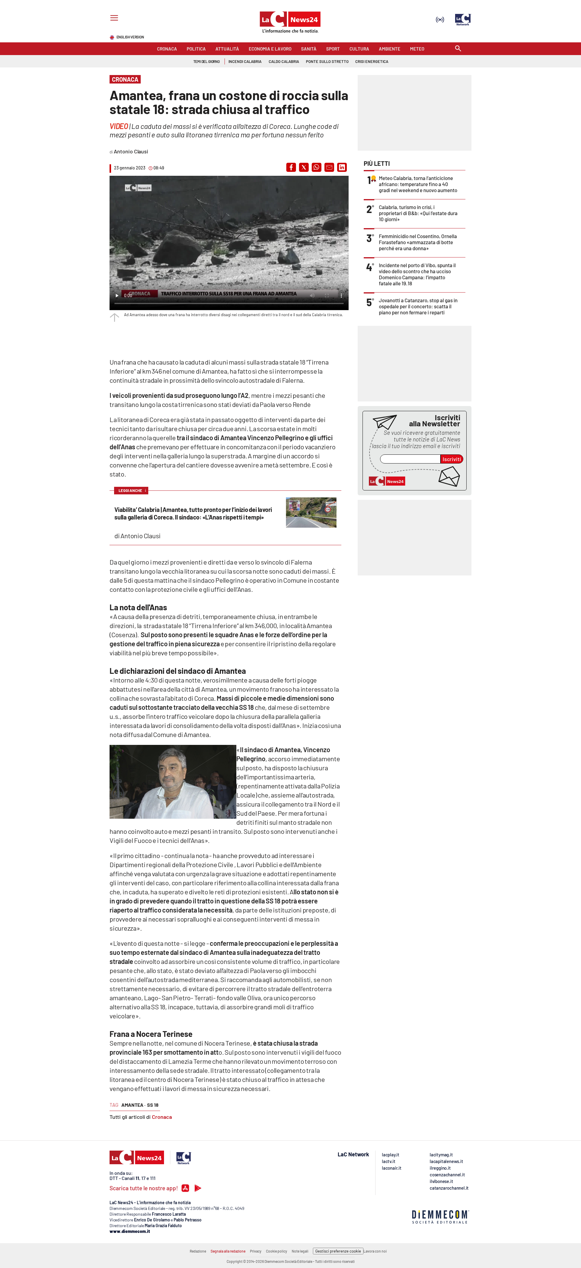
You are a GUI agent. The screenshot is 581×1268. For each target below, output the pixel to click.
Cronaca (162, 1116)
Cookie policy (276, 1251)
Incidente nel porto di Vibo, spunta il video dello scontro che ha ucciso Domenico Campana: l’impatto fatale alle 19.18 (417, 274)
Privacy (255, 1251)
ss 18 (153, 1105)
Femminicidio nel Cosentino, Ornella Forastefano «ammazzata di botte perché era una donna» (418, 242)
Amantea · (133, 1105)
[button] (291, 167)
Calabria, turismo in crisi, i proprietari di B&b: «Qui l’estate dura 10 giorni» (418, 213)
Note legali (300, 1251)
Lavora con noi (375, 1251)
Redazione (198, 1251)
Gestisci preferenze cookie (338, 1251)
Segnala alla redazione (228, 1251)
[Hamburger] (113, 18)
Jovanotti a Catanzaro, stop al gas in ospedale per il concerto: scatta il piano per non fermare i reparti (418, 306)
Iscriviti (452, 459)
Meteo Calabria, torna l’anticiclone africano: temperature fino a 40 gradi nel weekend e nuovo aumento (418, 184)
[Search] (458, 48)
